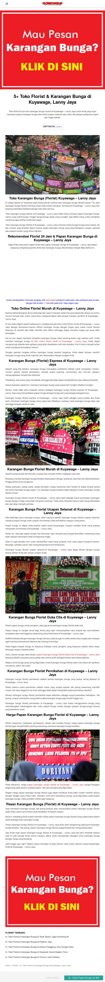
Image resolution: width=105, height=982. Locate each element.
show (59, 126)
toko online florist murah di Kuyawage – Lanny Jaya (60, 341)
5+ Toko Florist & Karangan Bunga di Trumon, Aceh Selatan (32, 957)
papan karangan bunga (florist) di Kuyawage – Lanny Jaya (55, 784)
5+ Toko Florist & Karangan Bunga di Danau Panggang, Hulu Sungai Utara (39, 946)
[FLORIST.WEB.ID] (52, 3)
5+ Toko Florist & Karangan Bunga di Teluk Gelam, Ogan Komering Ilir (37, 936)
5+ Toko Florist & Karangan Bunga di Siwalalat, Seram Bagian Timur (36, 951)
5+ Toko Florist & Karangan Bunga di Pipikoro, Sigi (28, 941)
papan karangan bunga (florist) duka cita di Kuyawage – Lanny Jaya (68, 654)
